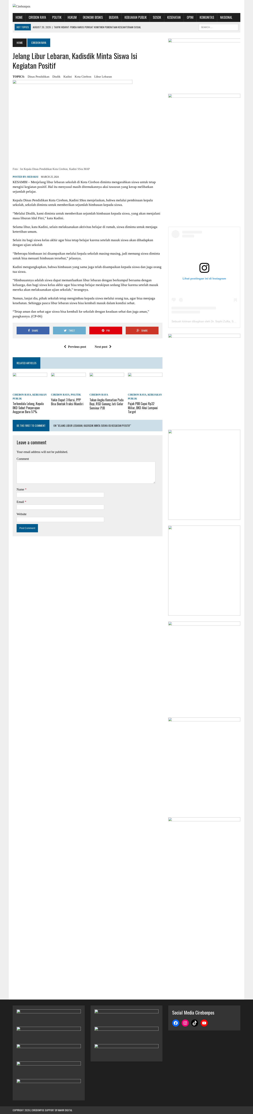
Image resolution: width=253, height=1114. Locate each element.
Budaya (113, 17)
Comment (23, 458)
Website (21, 514)
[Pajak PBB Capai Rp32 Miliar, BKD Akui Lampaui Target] (145, 389)
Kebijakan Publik (136, 17)
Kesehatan (174, 17)
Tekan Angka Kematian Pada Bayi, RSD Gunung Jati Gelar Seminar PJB (107, 404)
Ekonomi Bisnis (93, 17)
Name (21, 489)
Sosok (157, 17)
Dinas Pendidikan (38, 76)
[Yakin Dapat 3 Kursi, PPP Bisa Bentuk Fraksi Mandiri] (68, 389)
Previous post (77, 346)
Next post (101, 346)
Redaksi (32, 176)
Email (21, 502)
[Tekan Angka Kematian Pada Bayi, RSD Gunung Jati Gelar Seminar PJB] (107, 389)
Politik (56, 17)
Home (19, 17)
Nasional (226, 17)
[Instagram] (185, 1023)
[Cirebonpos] (49, 6)
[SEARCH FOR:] (218, 26)
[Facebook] (175, 1023)
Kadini (67, 76)
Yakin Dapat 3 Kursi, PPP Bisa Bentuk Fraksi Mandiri (67, 402)
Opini (190, 17)
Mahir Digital (65, 1110)
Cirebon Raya (37, 17)
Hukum (72, 17)
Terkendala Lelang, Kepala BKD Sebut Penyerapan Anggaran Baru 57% (28, 407)
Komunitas (207, 17)
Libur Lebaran (103, 76)
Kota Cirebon (83, 76)
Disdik (56, 76)
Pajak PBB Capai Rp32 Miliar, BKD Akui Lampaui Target (143, 407)
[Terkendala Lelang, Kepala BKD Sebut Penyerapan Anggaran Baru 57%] (30, 389)
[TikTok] (194, 1023)
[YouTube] (204, 1023)
